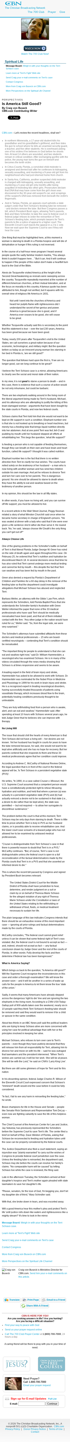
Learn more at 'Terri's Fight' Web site (23, 73)
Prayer (52, 11)
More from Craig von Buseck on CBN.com (26, 86)
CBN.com (7, 132)
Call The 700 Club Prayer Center (22, 1334)
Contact (35, 1432)
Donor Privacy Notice (35, 1429)
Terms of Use (56, 1429)
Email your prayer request (37, 1385)
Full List (52, 1399)
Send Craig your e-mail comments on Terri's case (29, 77)
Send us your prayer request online (23, 1329)
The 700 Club (36, 11)
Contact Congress (14, 82)
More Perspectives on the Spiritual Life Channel (28, 91)
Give (62, 11)
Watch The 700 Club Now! (35, 54)
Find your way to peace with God (22, 1325)
